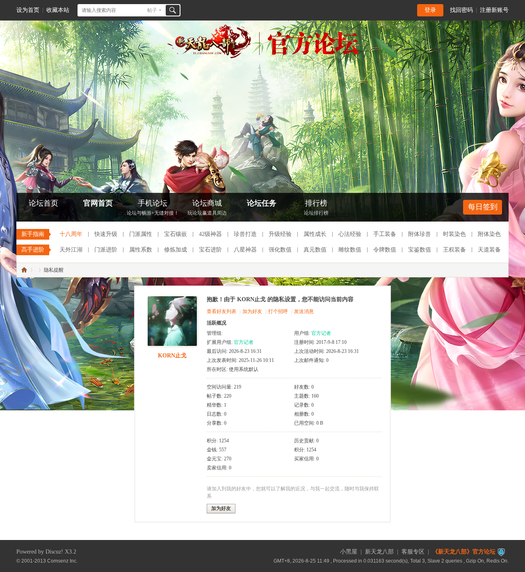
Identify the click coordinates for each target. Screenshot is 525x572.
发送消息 (304, 311)
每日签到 (483, 207)
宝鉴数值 (419, 250)
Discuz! (54, 552)
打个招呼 (278, 311)
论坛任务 (261, 203)
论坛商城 (207, 207)
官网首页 (98, 203)
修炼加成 (175, 250)
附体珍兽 (419, 234)
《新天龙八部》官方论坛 (463, 552)
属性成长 (315, 234)
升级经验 (280, 234)
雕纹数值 (349, 250)
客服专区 (413, 552)
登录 (430, 10)
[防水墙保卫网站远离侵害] (501, 552)
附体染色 (489, 234)
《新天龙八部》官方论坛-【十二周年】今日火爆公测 (24, 270)
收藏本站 (57, 10)
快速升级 (105, 234)
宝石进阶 (210, 250)
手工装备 (384, 234)
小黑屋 (348, 552)
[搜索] (173, 10)
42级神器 (210, 234)
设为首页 (27, 10)
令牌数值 (384, 250)
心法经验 (349, 234)
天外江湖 (70, 250)
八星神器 (245, 250)
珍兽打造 (245, 234)
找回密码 (461, 10)
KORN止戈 (172, 355)
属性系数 (140, 250)
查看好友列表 (221, 311)
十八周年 (70, 234)
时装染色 (454, 234)
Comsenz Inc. (62, 560)
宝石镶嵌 (175, 234)
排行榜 (316, 207)
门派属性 (140, 234)
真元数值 (315, 250)
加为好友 (252, 311)
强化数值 (280, 250)
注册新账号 (494, 10)
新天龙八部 (379, 552)
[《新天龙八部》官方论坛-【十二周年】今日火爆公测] (262, 56)
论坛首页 (43, 203)
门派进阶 (105, 250)
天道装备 (489, 250)
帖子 (152, 10)
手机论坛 (153, 207)
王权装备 (454, 250)
